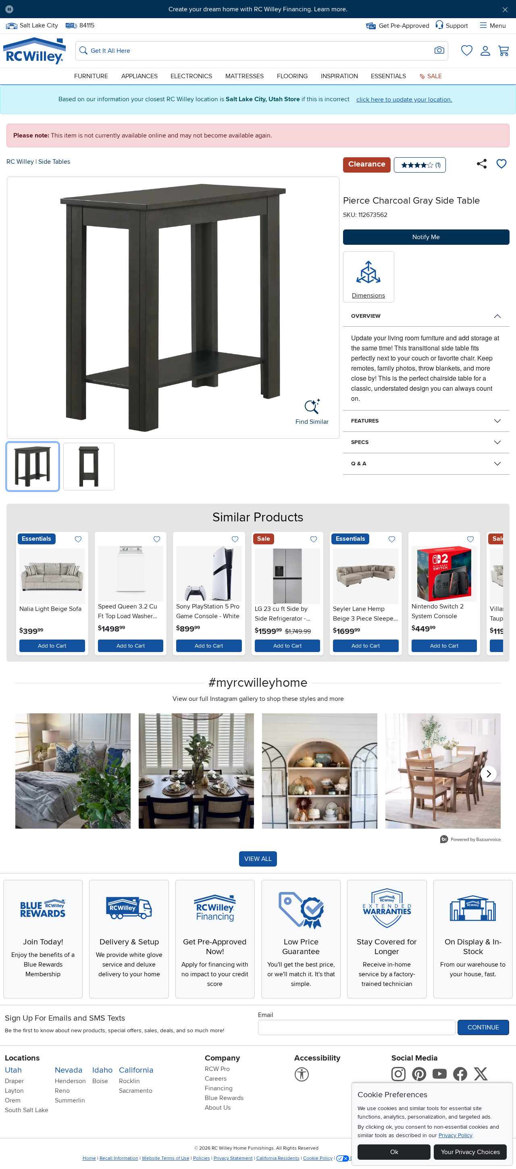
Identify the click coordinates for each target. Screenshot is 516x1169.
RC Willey (20, 162)
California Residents (278, 1158)
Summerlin (70, 1100)
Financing (219, 1088)
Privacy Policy (455, 1135)
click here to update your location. (404, 100)
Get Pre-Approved (404, 26)
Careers (216, 1079)
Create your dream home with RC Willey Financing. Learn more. (258, 9)
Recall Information (119, 1158)
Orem (13, 1100)
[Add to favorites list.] (78, 540)
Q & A (358, 463)
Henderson (70, 1081)
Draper (14, 1081)
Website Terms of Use (165, 1158)
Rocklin (129, 1081)
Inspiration (339, 76)
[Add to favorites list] (501, 165)
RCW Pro (217, 1069)
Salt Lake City (38, 24)
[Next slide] (330, 306)
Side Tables (54, 162)
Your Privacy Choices (470, 1152)
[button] (59, 9)
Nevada (69, 1070)
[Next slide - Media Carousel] (489, 774)
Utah (13, 1070)
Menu (498, 26)
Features (365, 420)
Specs (359, 442)
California (136, 1070)
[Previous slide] (16, 306)
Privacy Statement (233, 1158)
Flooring (292, 76)
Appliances (139, 76)
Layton (14, 1091)
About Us (218, 1108)
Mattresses (244, 76)
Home (89, 1158)
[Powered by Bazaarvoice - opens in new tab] (470, 840)
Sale (434, 76)
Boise (100, 1081)
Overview (366, 316)
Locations (22, 1058)
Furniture (91, 76)
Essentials (388, 76)
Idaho (102, 1070)
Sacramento (135, 1091)
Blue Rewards (224, 1098)
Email (265, 1015)
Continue (483, 1027)
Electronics (191, 76)
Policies (201, 1158)
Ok (394, 1152)
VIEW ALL (258, 859)
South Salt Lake (26, 1110)
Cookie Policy (318, 1158)
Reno (62, 1091)
